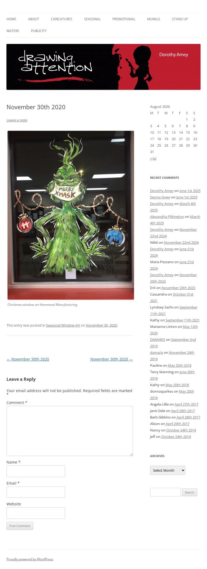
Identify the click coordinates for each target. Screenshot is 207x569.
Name (13, 462)
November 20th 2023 (178, 287)
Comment (16, 402)
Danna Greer (160, 197)
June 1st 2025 (190, 190)
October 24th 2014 (181, 430)
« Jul (153, 158)
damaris (156, 352)
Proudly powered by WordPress (29, 559)
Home (11, 19)
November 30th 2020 (27, 359)
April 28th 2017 (183, 410)
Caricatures (61, 19)
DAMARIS (157, 339)
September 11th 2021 (182, 320)
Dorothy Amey (162, 190)
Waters (12, 31)
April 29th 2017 (177, 423)
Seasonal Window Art (63, 325)
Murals (153, 19)
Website (13, 503)
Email (13, 483)
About (33, 19)
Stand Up (180, 19)
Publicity (39, 31)
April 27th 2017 (186, 404)
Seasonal (92, 19)
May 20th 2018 (179, 365)
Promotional (123, 19)
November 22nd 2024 (181, 242)
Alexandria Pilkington (167, 216)
